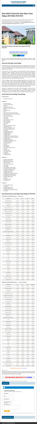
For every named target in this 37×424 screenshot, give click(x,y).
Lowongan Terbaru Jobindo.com (8, 417)
